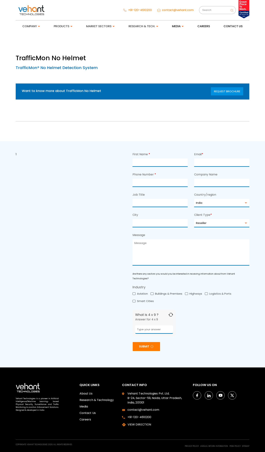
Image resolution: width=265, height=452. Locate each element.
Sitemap (245, 446)
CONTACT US (233, 26)
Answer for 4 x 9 (146, 319)
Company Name (205, 174)
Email (198, 154)
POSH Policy (235, 446)
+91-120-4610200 (139, 10)
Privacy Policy (192, 446)
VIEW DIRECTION (139, 424)
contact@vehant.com (177, 10)
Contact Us (88, 413)
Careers (85, 419)
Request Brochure (227, 91)
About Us (86, 393)
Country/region (205, 195)
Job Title (138, 195)
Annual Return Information (214, 446)
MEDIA (176, 26)
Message (138, 235)
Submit (144, 346)
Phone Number (144, 174)
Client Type (203, 215)
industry (138, 287)
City (135, 215)
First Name (141, 154)
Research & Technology (97, 400)
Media (84, 406)
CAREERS (203, 26)
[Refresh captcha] (171, 314)
